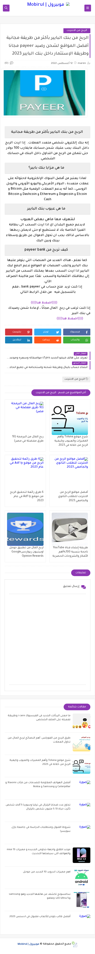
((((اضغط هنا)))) (44, 303)
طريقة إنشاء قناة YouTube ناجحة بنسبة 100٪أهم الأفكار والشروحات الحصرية (70, 552)
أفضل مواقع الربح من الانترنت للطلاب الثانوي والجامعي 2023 (73, 496)
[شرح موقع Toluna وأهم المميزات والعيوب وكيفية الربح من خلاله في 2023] (70, 418)
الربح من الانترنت (77, 30)
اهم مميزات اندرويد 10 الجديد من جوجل (46, 872)
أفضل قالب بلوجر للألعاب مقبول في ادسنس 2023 (40, 916)
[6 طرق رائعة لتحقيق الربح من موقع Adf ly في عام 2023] (25, 473)
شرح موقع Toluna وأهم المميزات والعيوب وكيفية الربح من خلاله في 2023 (71, 441)
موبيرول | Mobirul (28, 944)
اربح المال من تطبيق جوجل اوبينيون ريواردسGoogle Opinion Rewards (26, 552)
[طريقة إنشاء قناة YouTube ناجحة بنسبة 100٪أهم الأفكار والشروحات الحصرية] (70, 529)
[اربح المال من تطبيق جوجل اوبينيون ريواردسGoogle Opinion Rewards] (25, 529)
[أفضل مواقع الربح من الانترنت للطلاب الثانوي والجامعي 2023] (70, 473)
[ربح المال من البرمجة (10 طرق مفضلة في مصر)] (25, 418)
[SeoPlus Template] (74, 944)
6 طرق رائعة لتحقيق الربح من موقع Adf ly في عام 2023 (27, 496)
